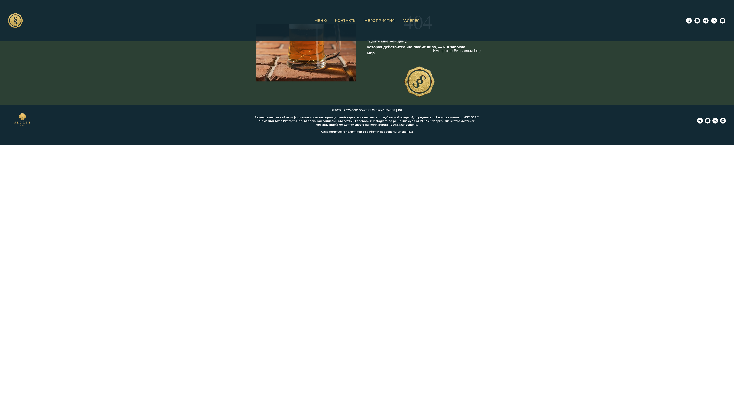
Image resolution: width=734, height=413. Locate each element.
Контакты (346, 21)
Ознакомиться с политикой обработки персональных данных (367, 131)
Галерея (411, 21)
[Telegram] (706, 21)
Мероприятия (379, 21)
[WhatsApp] (697, 21)
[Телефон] (689, 21)
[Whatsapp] (707, 122)
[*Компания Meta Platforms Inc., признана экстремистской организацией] (722, 21)
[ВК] (715, 122)
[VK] (714, 21)
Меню (320, 21)
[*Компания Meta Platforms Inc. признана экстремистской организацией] (723, 122)
